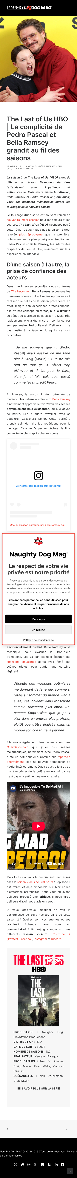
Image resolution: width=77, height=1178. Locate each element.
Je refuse (38, 630)
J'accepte (38, 619)
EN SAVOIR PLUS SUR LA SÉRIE (38, 1088)
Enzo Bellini (26, 168)
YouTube (59, 934)
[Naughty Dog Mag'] (30, 8)
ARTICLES (32, 166)
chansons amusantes (21, 661)
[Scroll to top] (70, 1170)
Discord (55, 939)
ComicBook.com (17, 747)
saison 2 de (35, 882)
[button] (68, 8)
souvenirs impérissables (23, 220)
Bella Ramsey (61, 399)
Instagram (40, 939)
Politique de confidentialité (38, 640)
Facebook (25, 939)
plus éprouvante (30, 234)
